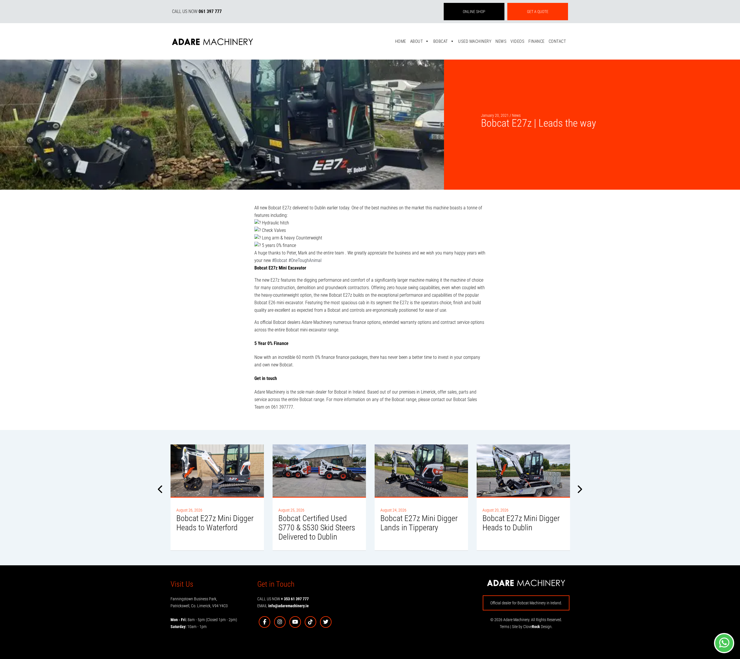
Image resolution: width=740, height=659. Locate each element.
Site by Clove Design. (532, 626)
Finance (536, 41)
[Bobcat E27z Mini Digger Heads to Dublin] (523, 470)
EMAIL (283, 605)
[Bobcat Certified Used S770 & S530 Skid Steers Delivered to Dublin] (319, 470)
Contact (557, 41)
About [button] (416, 41)
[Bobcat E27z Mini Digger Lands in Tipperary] (421, 470)
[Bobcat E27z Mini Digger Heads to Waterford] (217, 470)
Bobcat (440, 41)
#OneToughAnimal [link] (304, 260)
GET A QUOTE (537, 11)
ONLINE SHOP (474, 11)
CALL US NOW (197, 11)
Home (400, 41)
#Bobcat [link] (279, 260)
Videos (517, 41)
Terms (504, 626)
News (500, 41)
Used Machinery (474, 41)
